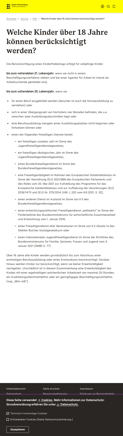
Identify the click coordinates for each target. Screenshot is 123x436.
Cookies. (47, 400)
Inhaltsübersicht (16, 388)
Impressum (86, 388)
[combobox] (102, 6)
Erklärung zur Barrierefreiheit (97, 393)
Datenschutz (13, 393)
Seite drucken (51, 388)
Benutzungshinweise (55, 393)
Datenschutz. (69, 404)
